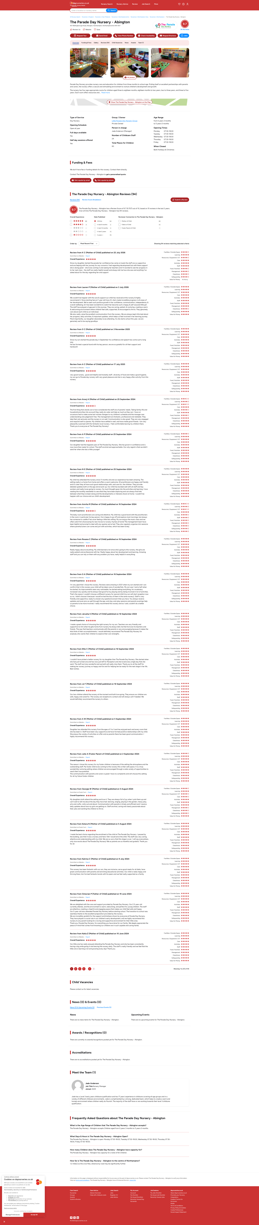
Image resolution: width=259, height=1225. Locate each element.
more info (133, 1180)
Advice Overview (95, 1193)
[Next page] (93, 968)
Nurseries (73, 1193)
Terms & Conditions (177, 1206)
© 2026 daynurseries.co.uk (78, 1221)
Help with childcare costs (98, 1195)
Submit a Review (75, 1199)
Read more (105, 93)
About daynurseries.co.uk (179, 1193)
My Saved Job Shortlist (157, 1195)
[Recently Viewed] (183, 4)
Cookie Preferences (177, 1210)
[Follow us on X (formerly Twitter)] (74, 1217)
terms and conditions (82, 1180)
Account (133, 1193)
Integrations (174, 1197)
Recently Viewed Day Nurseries (137, 1200)
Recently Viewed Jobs (157, 1197)
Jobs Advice (114, 1197)
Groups (72, 1195)
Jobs (111, 1193)
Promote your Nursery (178, 1195)
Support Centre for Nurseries (177, 1200)
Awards (72, 1197)
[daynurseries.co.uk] (83, 4)
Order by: (73, 244)
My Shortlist (134, 1195)
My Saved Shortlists (136, 1197)
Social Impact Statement (178, 1212)
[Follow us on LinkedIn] (78, 1217)
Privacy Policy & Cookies (178, 1208)
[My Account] (187, 4)
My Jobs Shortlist (155, 1193)
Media (172, 1203)
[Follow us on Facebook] (71, 1217)
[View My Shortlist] (179, 4)
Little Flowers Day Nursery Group (124, 121)
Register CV (114, 1195)
